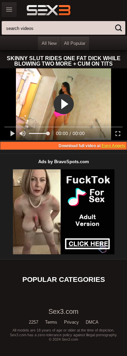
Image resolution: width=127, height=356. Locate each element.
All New (49, 43)
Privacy (71, 322)
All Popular (74, 43)
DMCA (92, 322)
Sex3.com (60, 10)
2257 (33, 322)
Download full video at (92, 145)
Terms (51, 322)
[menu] (9, 9)
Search (118, 28)
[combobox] (63, 28)
